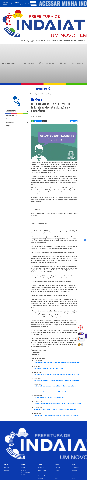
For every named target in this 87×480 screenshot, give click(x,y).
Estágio (56, 478)
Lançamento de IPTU (41, 467)
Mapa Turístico (74, 470)
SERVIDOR (48, 40)
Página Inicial (38, 94)
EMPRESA (43, 40)
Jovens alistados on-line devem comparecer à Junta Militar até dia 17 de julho (52, 392)
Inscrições (8, 126)
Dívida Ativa (40, 473)
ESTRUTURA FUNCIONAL (5, 3)
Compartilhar (38, 121)
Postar (45, 121)
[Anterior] (19, 63)
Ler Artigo (74, 121)
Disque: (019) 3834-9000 (26, 472)
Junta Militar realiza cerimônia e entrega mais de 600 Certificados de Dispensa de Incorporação (56, 374)
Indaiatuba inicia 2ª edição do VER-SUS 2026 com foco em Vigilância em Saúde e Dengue (55, 409)
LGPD (11, 3)
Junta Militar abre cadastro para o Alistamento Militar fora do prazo (50, 368)
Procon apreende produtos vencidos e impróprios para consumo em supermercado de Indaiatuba (57, 362)
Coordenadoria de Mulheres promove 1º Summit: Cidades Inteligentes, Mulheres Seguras (55, 386)
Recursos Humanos (58, 476)
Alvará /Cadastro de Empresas (43, 476)
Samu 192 (23, 475)
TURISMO (54, 40)
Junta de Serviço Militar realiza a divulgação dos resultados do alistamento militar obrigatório (56, 380)
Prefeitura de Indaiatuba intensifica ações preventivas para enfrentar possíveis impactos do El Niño (57, 403)
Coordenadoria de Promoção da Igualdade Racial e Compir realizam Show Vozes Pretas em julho (56, 415)
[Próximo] (84, 63)
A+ (28, 3)
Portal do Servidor (58, 467)
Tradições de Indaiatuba (76, 473)
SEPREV (56, 473)
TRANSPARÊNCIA (66, 40)
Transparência (6, 470)
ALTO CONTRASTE (19, 3)
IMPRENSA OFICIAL (81, 40)
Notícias (56, 94)
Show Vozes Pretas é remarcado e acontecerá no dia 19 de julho (49, 398)
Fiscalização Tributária (42, 470)
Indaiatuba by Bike (75, 467)
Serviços (73, 478)
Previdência (57, 470)
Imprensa (51, 94)
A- (25, 3)
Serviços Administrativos (11, 115)
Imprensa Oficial (9, 122)
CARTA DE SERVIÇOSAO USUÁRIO (30, 41)
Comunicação (45, 94)
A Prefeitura (6, 467)
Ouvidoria (23, 467)
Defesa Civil (23, 470)
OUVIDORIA (59, 40)
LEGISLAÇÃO (73, 40)
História (73, 476)
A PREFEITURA (22, 40)
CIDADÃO (38, 40)
